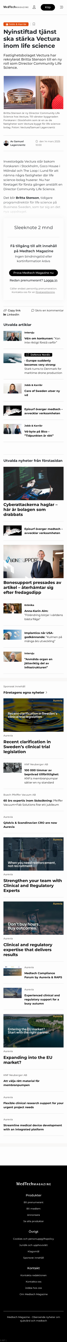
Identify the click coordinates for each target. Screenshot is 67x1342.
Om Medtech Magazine (34, 1294)
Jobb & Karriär (17, 24)
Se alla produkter (33, 1221)
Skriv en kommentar (49, 310)
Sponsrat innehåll (33, 1257)
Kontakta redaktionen (33, 1275)
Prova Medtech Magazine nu (33, 272)
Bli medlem (33, 1208)
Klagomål (33, 1251)
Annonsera (33, 1214)
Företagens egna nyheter (23, 692)
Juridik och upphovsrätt (33, 1245)
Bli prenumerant (33, 1202)
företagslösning (45, 292)
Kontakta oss (33, 1281)
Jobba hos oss (33, 1287)
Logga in (50, 280)
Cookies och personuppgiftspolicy (33, 1238)
